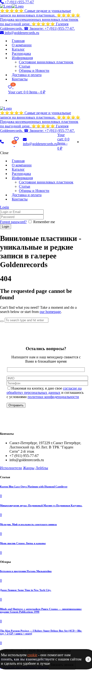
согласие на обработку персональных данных (44, 390)
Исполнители (11, 468)
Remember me (44, 222)
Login (4, 207)
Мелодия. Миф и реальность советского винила (28, 524)
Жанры (28, 468)
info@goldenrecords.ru (21, 33)
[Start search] (2, 321)
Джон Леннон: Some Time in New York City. (25, 590)
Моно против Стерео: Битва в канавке (23, 543)
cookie (32, 655)
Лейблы (41, 468)
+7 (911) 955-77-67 (19, 2)
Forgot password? (13, 222)
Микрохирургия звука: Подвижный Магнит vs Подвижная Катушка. (41, 505)
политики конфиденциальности (53, 397)
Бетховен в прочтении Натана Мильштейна (26, 571)
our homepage (50, 312)
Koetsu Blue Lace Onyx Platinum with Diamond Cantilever (33, 486)
